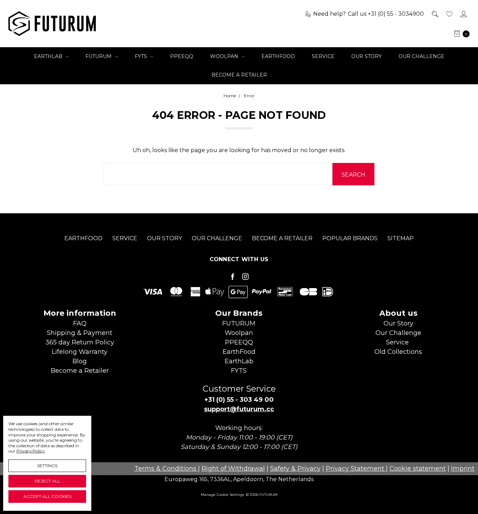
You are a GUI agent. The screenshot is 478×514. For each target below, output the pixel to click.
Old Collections (398, 352)
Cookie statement (417, 468)
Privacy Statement (356, 468)
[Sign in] (463, 14)
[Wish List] (448, 14)
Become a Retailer (239, 75)
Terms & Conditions (166, 468)
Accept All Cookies (47, 496)
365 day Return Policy (79, 342)
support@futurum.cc (239, 409)
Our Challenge (421, 56)
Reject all (47, 481)
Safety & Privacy (295, 468)
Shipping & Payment (79, 333)
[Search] (434, 14)
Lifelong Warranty (79, 352)
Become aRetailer (80, 370)
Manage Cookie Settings (222, 494)
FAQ (79, 323)
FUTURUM (99, 56)
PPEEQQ (181, 56)
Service (323, 56)
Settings (47, 465)
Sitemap (400, 238)
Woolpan (225, 56)
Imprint (463, 468)
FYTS (141, 56)
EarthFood (278, 56)
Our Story (366, 56)
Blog (79, 361)
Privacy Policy (30, 451)
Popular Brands (350, 238)
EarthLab (49, 56)
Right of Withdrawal (233, 468)
